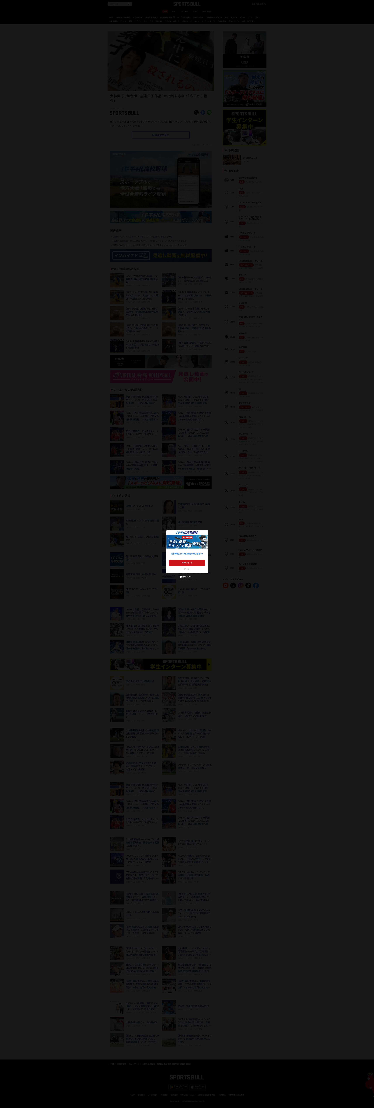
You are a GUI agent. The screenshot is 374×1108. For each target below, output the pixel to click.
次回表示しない (187, 577)
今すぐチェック (187, 562)
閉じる (187, 569)
